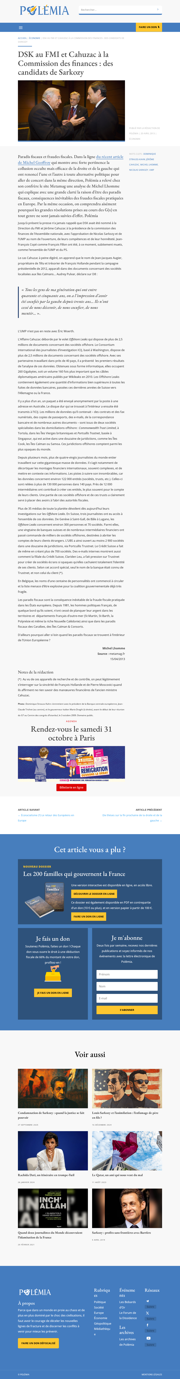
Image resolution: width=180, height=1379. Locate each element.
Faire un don (148, 27)
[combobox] (120, 10)
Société (99, 1307)
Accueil (22, 38)
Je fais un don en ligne (53, 992)
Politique (100, 1302)
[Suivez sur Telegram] (147, 1301)
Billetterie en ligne (71, 787)
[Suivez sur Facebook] (147, 1325)
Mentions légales (152, 1374)
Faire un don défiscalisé (38, 1343)
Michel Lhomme (149, 164)
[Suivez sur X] (147, 1313)
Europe (99, 1313)
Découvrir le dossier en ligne (94, 893)
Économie (34, 38)
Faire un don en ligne (89, 916)
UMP (151, 169)
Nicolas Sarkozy (138, 169)
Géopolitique (102, 1323)
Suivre (150, 1306)
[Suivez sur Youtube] (148, 1338)
